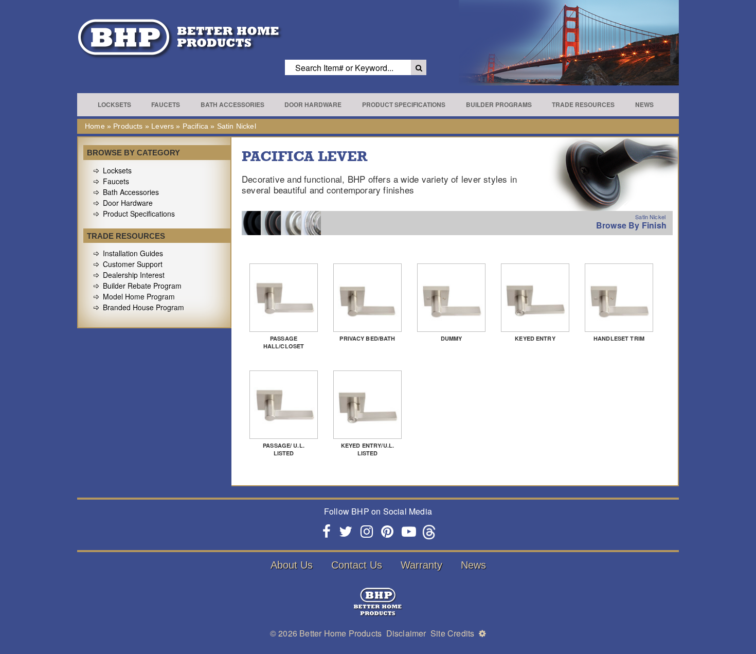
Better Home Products (340, 633)
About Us (292, 565)
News (644, 104)
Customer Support (133, 264)
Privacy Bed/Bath (367, 338)
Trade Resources (583, 104)
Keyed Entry (535, 338)
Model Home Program (139, 296)
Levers (162, 126)
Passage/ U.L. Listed (283, 449)
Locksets (114, 104)
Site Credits (452, 633)
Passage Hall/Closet (283, 342)
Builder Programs (499, 104)
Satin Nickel (236, 126)
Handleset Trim (618, 338)
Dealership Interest (134, 275)
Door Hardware (312, 104)
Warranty (421, 565)
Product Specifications (403, 104)
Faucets (165, 104)
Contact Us (356, 565)
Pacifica (195, 126)
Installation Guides (133, 253)
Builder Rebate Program (142, 285)
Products (127, 126)
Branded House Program (143, 307)
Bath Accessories (232, 104)
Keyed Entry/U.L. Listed (367, 449)
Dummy (451, 338)
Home (95, 126)
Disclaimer (406, 633)
